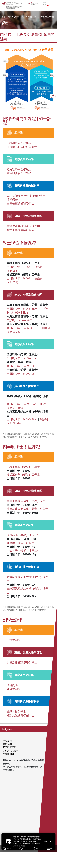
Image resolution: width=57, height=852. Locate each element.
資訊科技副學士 (16, 711)
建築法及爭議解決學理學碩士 (25, 226)
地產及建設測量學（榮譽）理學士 (27, 508)
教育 (24, 17)
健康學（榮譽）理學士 (20, 543)
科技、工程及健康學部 (44, 17)
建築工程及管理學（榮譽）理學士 (27, 501)
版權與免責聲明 (10, 750)
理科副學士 (13, 685)
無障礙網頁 (8, 754)
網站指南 (7, 740)
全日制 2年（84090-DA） (22, 404)
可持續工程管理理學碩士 (22, 146)
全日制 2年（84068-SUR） (23, 328)
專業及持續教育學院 (10, 17)
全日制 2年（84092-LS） (22, 373)
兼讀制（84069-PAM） (21, 320)
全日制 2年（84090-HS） (22, 366)
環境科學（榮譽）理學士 (22, 535)
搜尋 (37, 848)
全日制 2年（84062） (20, 278)
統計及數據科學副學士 (20, 715)
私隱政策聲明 (9, 747)
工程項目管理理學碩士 (20, 143)
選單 (51, 848)
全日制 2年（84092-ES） (22, 358)
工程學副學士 (15, 640)
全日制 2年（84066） (20, 266)
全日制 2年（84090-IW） (22, 419)
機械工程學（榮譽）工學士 (23, 474)
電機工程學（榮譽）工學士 (23, 467)
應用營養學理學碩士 (19, 169)
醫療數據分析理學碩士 (20, 203)
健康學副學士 (15, 689)
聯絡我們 (7, 744)
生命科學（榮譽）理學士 (22, 550)
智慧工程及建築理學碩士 (22, 230)
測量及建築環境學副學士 (22, 662)
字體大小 (8, 848)
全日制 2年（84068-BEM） (23, 308)
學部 (30, 17)
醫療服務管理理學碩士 (20, 173)
